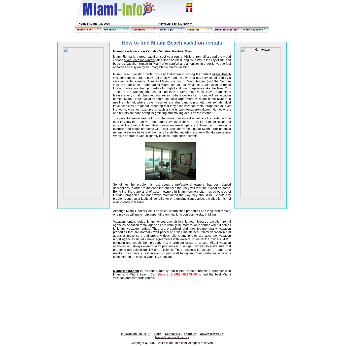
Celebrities (138, 29)
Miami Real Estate (226, 29)
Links (157, 333)
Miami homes (196, 81)
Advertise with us (211, 333)
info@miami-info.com (135, 334)
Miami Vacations (253, 29)
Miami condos (172, 81)
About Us (190, 333)
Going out (110, 29)
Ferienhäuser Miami (155, 85)
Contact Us (172, 333)
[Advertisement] (172, 298)
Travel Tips (166, 29)
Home (82, 23)
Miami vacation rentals (139, 60)
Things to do (84, 29)
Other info (193, 29)
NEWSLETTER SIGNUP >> (175, 23)
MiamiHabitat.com (126, 271)
